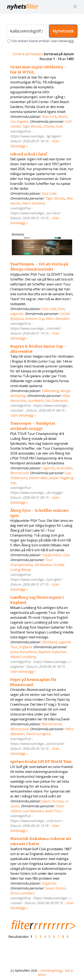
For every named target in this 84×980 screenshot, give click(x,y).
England (25, 647)
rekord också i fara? (28, 154)
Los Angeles (19, 121)
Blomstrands (52, 724)
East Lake (49, 193)
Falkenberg (50, 390)
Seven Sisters (55, 888)
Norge (65, 390)
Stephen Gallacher (52, 652)
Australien (64, 468)
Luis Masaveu (33, 811)
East (61, 308)
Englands (49, 883)
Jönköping (17, 395)
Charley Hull (52, 126)
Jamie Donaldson (23, 652)
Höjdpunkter (51, 555)
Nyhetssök (63, 31)
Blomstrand (19, 473)
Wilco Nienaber (57, 318)
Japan (46, 801)
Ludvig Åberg (20, 569)
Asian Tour (53, 811)
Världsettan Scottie (49, 564)
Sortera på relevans (28, 54)
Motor (62, 116)
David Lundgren (38, 734)
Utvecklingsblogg (51, 970)
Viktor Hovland (33, 203)
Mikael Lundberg (23, 656)
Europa (57, 801)
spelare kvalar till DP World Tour (41, 761)
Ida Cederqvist (56, 400)
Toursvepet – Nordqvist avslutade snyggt (32, 426)
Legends (16, 313)
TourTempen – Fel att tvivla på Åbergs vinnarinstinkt (39, 267)
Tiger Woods (32, 126)
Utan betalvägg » (23, 415)
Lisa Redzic (35, 400)
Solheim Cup (34, 318)
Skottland (49, 642)
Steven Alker (38, 478)
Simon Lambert (22, 893)
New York (49, 116)
